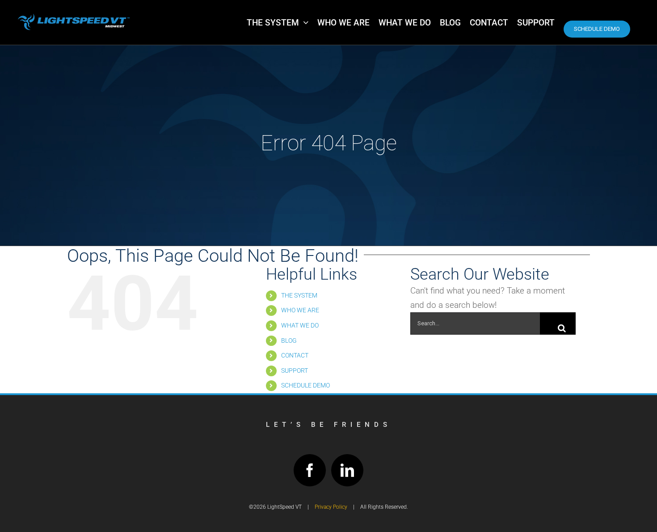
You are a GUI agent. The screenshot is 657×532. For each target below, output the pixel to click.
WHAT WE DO (300, 325)
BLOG (289, 340)
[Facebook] (310, 470)
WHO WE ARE (300, 310)
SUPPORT (294, 370)
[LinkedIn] (347, 470)
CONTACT (294, 355)
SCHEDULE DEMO (305, 385)
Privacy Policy (331, 507)
